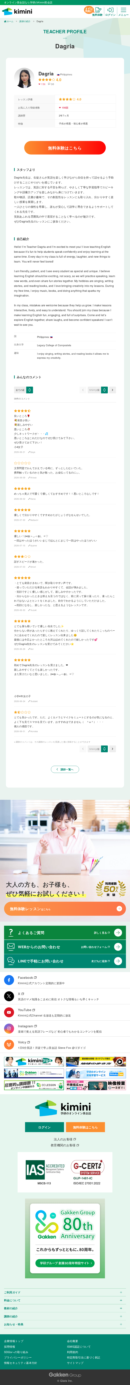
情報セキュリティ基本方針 (20, 1363)
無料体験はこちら (65, 148)
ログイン (44, 1127)
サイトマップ (75, 1363)
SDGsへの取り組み (16, 1352)
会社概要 (72, 1341)
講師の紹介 (24, 21)
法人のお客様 (63, 1139)
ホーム (10, 21)
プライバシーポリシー (18, 1357)
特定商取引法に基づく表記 (83, 1357)
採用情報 (9, 1346)
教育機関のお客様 (63, 1145)
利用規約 (72, 1352)
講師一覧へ (65, 769)
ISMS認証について (79, 1346)
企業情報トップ (13, 1341)
